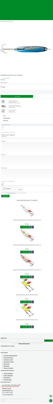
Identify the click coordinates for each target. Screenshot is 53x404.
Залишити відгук (4, 82)
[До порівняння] (32, 227)
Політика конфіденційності (10, 355)
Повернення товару (9, 361)
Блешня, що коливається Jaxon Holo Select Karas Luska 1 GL (27, 244)
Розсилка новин (8, 379)
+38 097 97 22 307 (6, 388)
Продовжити (5, 196)
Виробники (6, 366)
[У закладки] (30, 227)
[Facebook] (50, 348)
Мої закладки (7, 377)
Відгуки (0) (5, 120)
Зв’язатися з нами (8, 359)
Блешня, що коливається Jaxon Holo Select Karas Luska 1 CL (27, 269)
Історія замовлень (8, 375)
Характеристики (6, 118)
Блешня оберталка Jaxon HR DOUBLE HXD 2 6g (27, 319)
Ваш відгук (4, 168)
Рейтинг (3, 183)
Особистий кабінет (8, 373)
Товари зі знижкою (8, 368)
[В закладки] (38, 96)
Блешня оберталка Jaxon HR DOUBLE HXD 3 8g (27, 294)
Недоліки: (3, 154)
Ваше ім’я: (4, 136)
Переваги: (3, 141)
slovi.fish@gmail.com (7, 390)
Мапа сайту (6, 364)
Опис (4, 115)
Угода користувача (8, 357)
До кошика (25, 227)
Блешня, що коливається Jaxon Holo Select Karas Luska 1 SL (27, 219)
